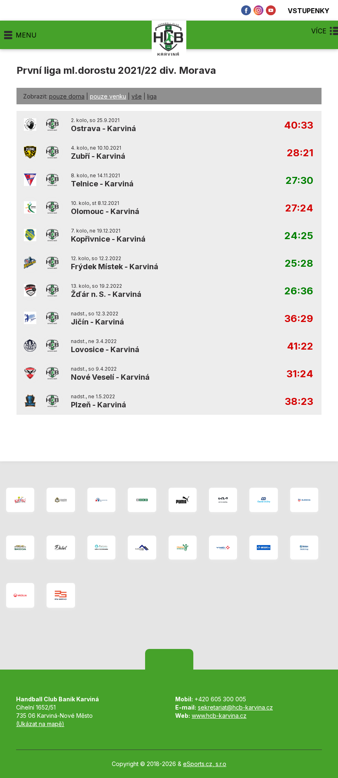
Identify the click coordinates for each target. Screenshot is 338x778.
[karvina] (20, 500)
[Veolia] (20, 595)
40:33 (298, 125)
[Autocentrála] (20, 547)
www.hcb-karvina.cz (219, 715)
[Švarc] (263, 547)
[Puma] (183, 500)
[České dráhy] (263, 500)
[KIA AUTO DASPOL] (223, 500)
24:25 (298, 236)
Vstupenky (308, 10)
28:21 (300, 153)
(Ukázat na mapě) (40, 723)
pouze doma (66, 96)
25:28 (299, 263)
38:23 (299, 401)
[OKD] (142, 500)
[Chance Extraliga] (183, 547)
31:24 (299, 374)
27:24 (299, 208)
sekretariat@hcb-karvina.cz (235, 707)
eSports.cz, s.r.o (204, 763)
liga (152, 96)
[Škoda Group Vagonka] (304, 547)
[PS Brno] (61, 595)
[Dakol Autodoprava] (61, 547)
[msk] (101, 500)
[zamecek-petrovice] (61, 500)
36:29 (298, 318)
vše (136, 96)
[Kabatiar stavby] (142, 547)
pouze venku (108, 96)
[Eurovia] (304, 500)
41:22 (300, 346)
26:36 (298, 291)
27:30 (299, 180)
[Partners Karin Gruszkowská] (101, 547)
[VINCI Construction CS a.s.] (223, 547)
